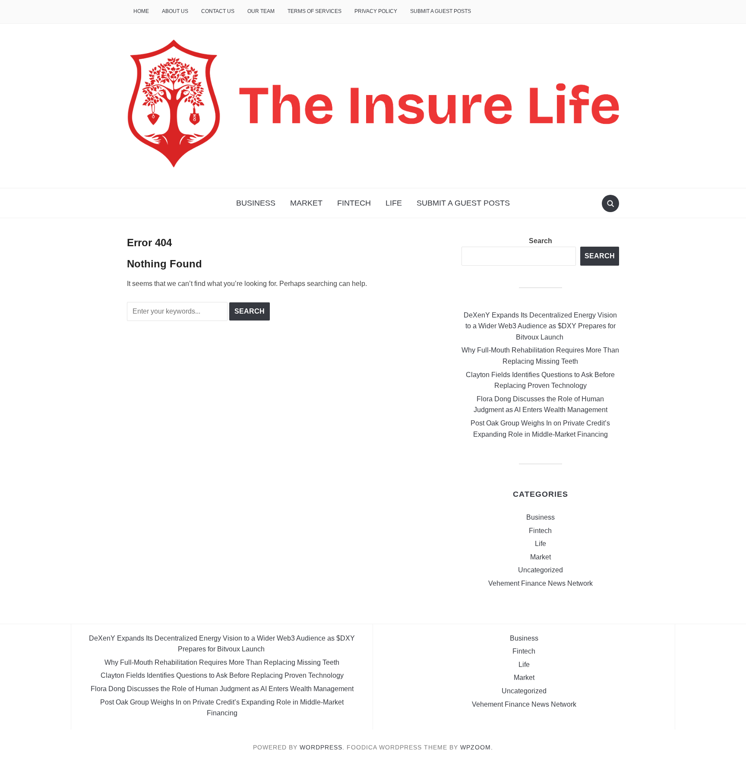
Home (141, 11)
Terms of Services (314, 11)
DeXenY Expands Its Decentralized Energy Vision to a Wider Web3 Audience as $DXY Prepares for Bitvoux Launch (540, 326)
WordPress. (322, 747)
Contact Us (217, 11)
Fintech (354, 203)
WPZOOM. (476, 747)
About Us (175, 11)
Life (394, 203)
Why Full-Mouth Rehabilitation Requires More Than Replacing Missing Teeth (221, 662)
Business (255, 203)
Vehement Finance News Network (540, 583)
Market (306, 203)
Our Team (261, 11)
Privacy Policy (375, 11)
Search (540, 240)
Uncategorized (540, 570)
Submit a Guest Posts (440, 11)
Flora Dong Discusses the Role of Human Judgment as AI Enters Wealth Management (222, 688)
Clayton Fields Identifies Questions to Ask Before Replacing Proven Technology (222, 675)
